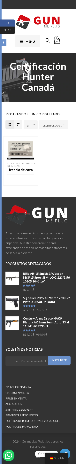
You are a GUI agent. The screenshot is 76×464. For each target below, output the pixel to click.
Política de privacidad (21, 426)
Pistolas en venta (18, 387)
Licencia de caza (20, 170)
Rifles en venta (16, 398)
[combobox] (31, 124)
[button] (8, 455)
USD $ (9, 23)
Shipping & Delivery (19, 409)
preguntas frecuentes (21, 415)
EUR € (9, 30)
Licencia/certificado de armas (21, 164)
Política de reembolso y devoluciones (32, 420)
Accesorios (13, 404)
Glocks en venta (17, 392)
